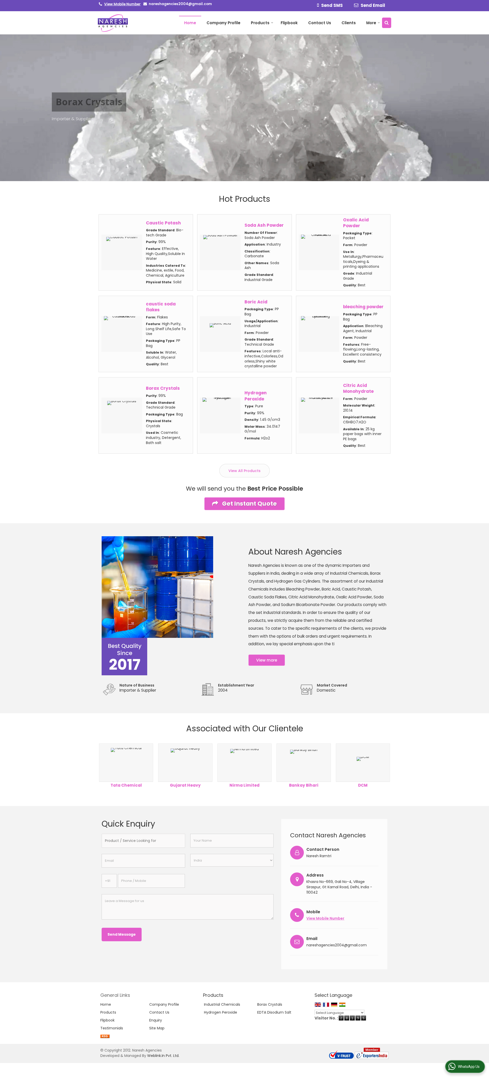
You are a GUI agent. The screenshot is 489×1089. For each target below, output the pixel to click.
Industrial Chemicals (222, 1004)
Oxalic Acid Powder (356, 223)
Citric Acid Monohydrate (358, 388)
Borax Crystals (163, 388)
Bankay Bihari (303, 785)
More (371, 22)
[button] (122, 4)
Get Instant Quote (249, 503)
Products (260, 22)
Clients (349, 22)
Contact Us (319, 22)
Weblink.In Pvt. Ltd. (163, 1055)
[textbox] (143, 841)
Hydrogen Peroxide (255, 396)
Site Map (157, 1028)
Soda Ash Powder (264, 225)
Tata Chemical (126, 785)
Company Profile (223, 22)
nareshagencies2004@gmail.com (180, 3)
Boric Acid (255, 302)
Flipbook (289, 22)
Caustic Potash (163, 223)
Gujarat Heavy (185, 785)
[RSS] (105, 1036)
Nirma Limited (244, 785)
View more (266, 660)
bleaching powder (363, 307)
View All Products (244, 470)
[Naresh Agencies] (113, 23)
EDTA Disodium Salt (274, 1012)
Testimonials (111, 1028)
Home (190, 22)
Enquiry (155, 1020)
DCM (363, 785)
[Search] (386, 23)
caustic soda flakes (161, 307)
